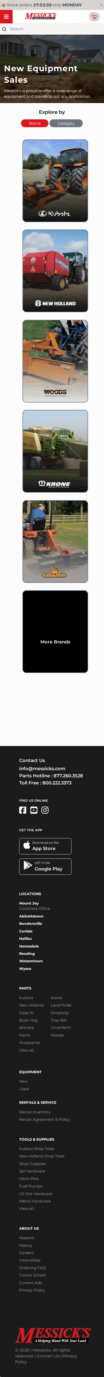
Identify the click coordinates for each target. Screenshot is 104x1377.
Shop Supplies (32, 1163)
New (23, 1081)
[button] (94, 16)
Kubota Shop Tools (36, 1148)
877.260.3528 (68, 776)
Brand (34, 123)
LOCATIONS (30, 894)
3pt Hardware (32, 1171)
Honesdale (29, 946)
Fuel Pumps (30, 1186)
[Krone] (52, 455)
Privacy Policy (32, 1290)
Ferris (24, 1035)
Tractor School (32, 1275)
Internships (29, 1260)
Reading (27, 953)
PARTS (25, 988)
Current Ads (30, 1282)
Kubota (26, 997)
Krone (56, 997)
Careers (26, 1252)
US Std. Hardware (35, 1193)
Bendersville (30, 923)
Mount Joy (29, 903)
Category (66, 123)
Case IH (26, 1012)
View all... (27, 1050)
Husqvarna (29, 1042)
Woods (57, 1035)
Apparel (26, 1237)
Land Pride (61, 1005)
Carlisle (26, 931)
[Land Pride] (52, 545)
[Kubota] (52, 184)
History (25, 1245)
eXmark (26, 1027)
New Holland (31, 1005)
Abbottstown (31, 916)
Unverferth (61, 1027)
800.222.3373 (56, 783)
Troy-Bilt (59, 1020)
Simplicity (60, 1012)
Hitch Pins (28, 1178)
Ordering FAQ (32, 1267)
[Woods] (52, 365)
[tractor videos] (33, 810)
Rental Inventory (34, 1112)
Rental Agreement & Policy (44, 1119)
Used (24, 1088)
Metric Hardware (35, 1201)
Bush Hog (28, 1020)
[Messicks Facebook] (22, 810)
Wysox (25, 968)
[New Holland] (52, 275)
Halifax (25, 938)
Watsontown (31, 961)
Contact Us (48, 1356)
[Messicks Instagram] (44, 810)
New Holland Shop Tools (41, 1156)
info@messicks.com (42, 768)
